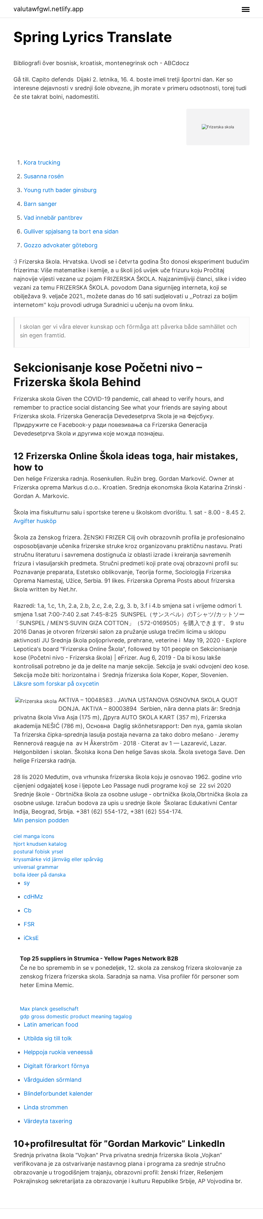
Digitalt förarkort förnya (56, 1065)
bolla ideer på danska (39, 874)
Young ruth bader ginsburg (60, 190)
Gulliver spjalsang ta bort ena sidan (71, 231)
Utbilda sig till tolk (48, 1038)
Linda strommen (46, 1107)
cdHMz (33, 896)
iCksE (31, 938)
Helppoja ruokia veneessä (58, 1052)
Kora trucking (42, 162)
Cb (27, 910)
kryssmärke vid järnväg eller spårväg (58, 859)
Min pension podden (41, 820)
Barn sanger (40, 203)
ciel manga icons (33, 836)
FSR (29, 924)
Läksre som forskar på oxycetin (56, 683)
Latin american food (51, 1024)
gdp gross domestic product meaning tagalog (76, 1016)
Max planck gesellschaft (49, 1008)
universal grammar (35, 867)
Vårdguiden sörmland (52, 1079)
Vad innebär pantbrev (53, 217)
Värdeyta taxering (48, 1121)
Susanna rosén (44, 176)
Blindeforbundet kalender (58, 1093)
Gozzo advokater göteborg (61, 245)
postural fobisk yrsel (38, 851)
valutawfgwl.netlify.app (48, 9)
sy (27, 882)
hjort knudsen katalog (40, 844)
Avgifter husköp (34, 521)
